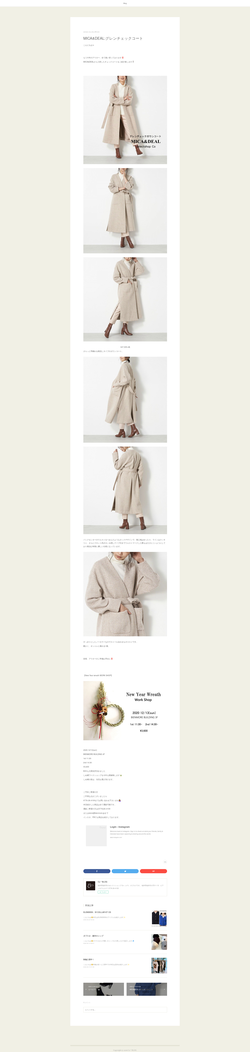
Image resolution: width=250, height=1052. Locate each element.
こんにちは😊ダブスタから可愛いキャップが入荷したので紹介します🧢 (108, 941)
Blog (125, 3)
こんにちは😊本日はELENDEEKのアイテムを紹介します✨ (104, 917)
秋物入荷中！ (88, 959)
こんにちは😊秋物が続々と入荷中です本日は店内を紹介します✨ (106, 964)
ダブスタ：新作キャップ (93, 935)
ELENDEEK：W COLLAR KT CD (97, 912)
